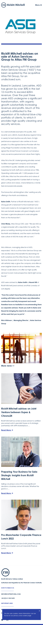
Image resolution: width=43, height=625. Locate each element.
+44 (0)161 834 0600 (8, 598)
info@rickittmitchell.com (11, 594)
